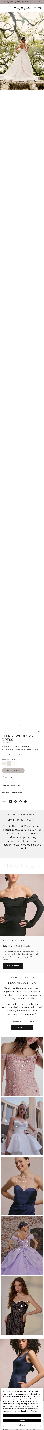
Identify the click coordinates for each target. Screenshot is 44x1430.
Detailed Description (11, 786)
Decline (22, 1420)
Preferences (22, 1425)
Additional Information (12, 793)
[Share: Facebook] (10, 801)
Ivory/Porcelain (14, 763)
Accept (22, 1416)
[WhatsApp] (25, 801)
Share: (4, 801)
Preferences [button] (33, 1411)
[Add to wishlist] (22, 731)
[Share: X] (15, 801)
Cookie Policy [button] (20, 1408)
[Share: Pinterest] (20, 801)
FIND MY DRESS (13, 966)
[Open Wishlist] (39, 9)
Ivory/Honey (4, 763)
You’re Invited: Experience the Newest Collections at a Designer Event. (25, 2)
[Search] (35, 8)
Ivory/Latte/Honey (9, 763)
